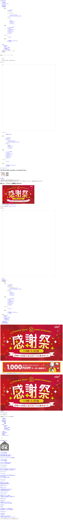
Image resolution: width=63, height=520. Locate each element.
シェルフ (9, 41)
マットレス (12, 23)
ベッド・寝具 (6, 319)
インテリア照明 (11, 27)
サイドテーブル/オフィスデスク (15, 15)
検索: (3, 50)
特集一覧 (5, 45)
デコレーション (11, 31)
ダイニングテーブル (13, 14)
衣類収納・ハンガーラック (13, 40)
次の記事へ (2, 178)
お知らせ (4, 431)
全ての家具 (10, 10)
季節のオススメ (9, 134)
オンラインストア (5, 3)
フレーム (11, 22)
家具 (5, 46)
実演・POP (4, 5)
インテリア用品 (7, 47)
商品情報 (4, 6)
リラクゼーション (11, 29)
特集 (3, 44)
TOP (3, 58)
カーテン (7, 161)
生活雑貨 (5, 48)
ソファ (9, 11)
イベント (4, 4)
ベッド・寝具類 (7, 49)
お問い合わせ (4, 321)
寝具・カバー (12, 21)
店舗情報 (4, 2)
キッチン (9, 28)
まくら (11, 20)
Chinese (6, 322)
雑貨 (5, 423)
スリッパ (9, 33)
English (3, 322)
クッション (10, 32)
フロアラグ (10, 30)
